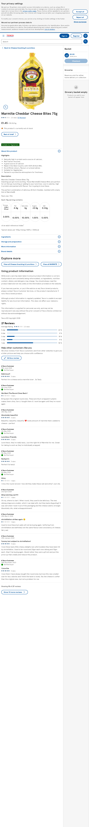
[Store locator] (85, 36)
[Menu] (3, 36)
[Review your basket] (67, 55)
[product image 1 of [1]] (31, 81)
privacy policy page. (30, 11)
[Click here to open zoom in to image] (5, 107)
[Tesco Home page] (10, 36)
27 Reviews (22, 117)
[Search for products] (85, 41)
